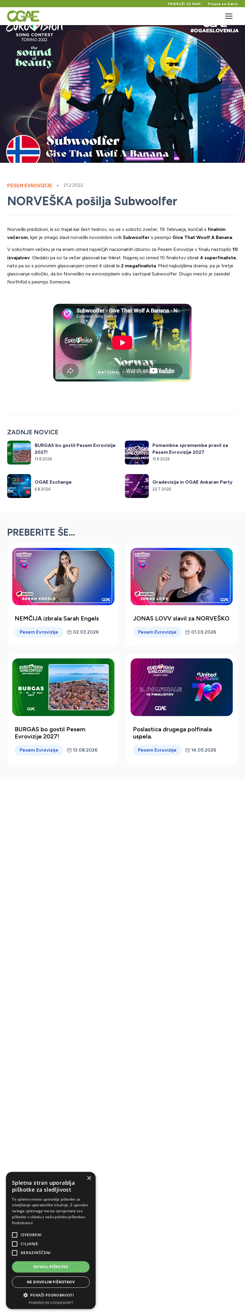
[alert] (51, 1240)
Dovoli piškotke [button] (50, 1266)
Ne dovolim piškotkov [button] (51, 1282)
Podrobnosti (22, 1222)
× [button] (89, 1178)
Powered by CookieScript (51, 1302)
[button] (229, 16)
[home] (23, 16)
